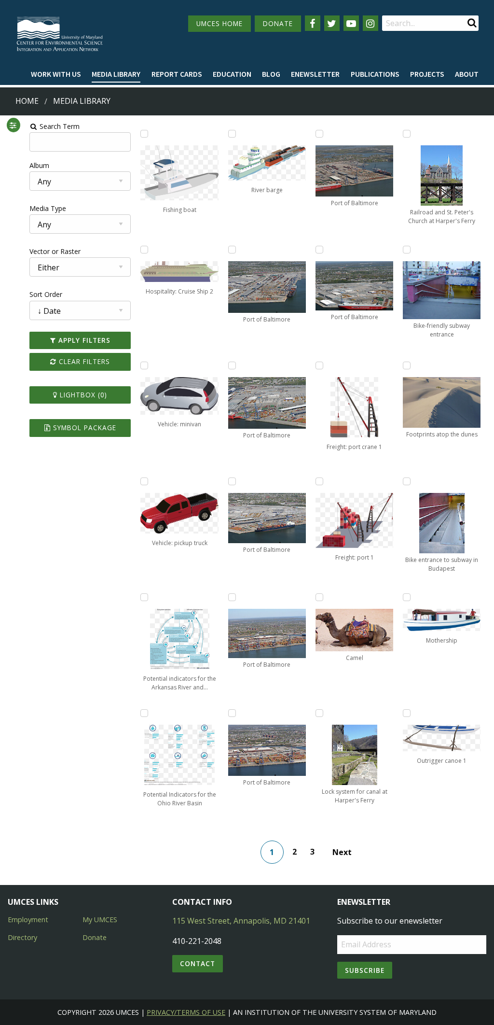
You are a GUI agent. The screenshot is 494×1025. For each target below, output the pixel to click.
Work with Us (56, 74)
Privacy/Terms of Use (186, 1012)
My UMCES (99, 919)
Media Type (47, 208)
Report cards (176, 74)
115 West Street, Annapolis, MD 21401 (241, 920)
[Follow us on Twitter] (332, 23)
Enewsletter (315, 74)
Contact (197, 963)
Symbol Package (83, 427)
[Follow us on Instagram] (370, 23)
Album (39, 165)
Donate (94, 937)
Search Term (59, 126)
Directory (22, 937)
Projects (427, 74)
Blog (271, 74)
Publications (375, 74)
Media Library (116, 74)
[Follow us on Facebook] (312, 23)
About (467, 74)
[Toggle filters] (13, 125)
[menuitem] (56, 74)
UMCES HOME (219, 23)
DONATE (278, 23)
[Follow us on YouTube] (351, 23)
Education (232, 74)
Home (27, 101)
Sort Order (45, 294)
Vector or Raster (55, 251)
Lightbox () (82, 394)
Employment (28, 919)
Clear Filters (83, 361)
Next (342, 852)
